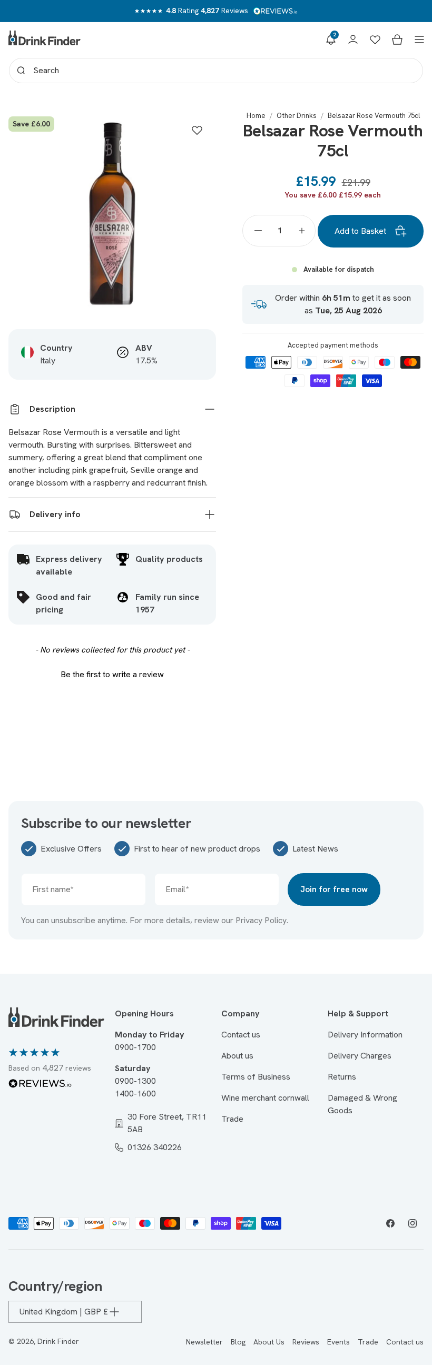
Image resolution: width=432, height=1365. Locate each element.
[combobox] (216, 70)
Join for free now (334, 889)
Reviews (305, 1342)
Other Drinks (297, 115)
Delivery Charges (359, 1055)
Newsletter (204, 1342)
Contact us (240, 1034)
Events (338, 1342)
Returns (342, 1076)
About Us (268, 1342)
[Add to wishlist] (197, 130)
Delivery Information (365, 1034)
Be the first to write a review (112, 674)
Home (256, 115)
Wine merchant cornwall (265, 1097)
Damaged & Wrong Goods (362, 1104)
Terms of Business (255, 1076)
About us (237, 1055)
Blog (238, 1342)
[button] (331, 39)
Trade (232, 1118)
